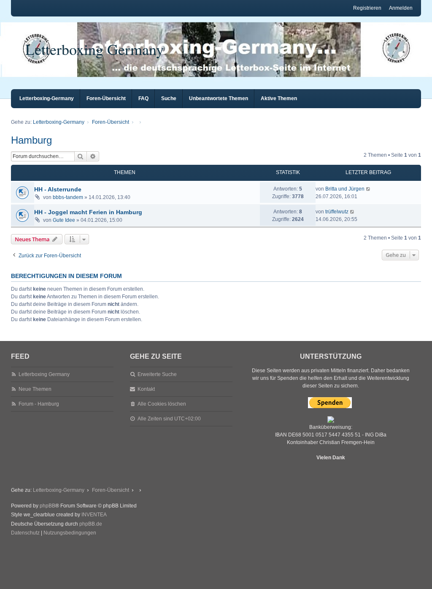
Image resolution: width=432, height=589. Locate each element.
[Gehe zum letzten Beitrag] (368, 189)
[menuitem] (25, 533)
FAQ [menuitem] (143, 98)
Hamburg (31, 140)
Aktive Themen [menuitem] (279, 98)
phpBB (47, 506)
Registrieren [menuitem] (367, 8)
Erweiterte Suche (157, 374)
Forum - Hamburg (39, 404)
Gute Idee (64, 220)
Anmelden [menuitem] (401, 8)
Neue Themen (35, 389)
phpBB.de (90, 524)
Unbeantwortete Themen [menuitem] (218, 98)
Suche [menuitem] (168, 98)
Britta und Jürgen (344, 189)
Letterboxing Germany (94, 49)
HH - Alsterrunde (57, 189)
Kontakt (146, 389)
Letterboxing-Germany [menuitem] (46, 98)
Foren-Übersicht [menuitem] (106, 98)
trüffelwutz (336, 212)
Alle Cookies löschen (162, 404)
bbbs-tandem (68, 197)
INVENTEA (94, 515)
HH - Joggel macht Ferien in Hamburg (88, 212)
